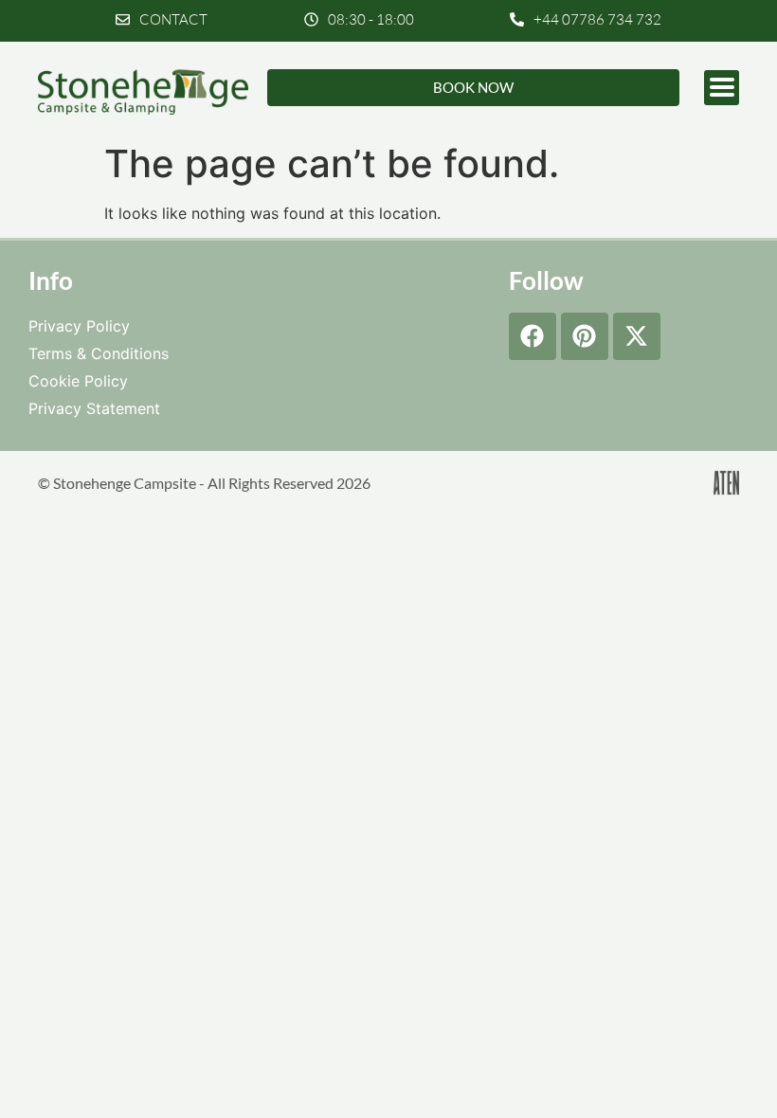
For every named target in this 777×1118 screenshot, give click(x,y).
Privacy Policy (79, 325)
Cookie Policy (78, 380)
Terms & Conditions (98, 353)
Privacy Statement (94, 408)
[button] (359, 19)
